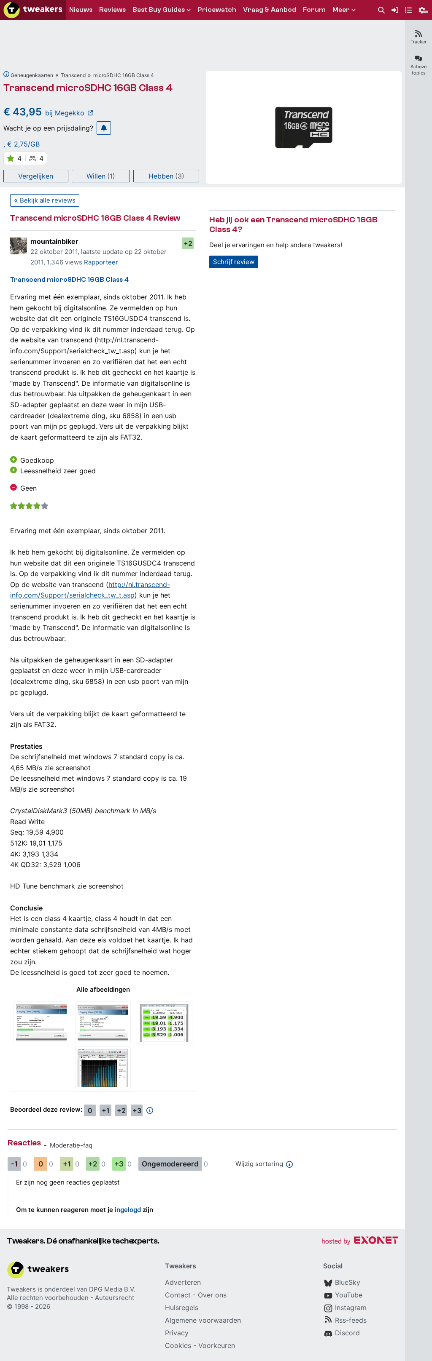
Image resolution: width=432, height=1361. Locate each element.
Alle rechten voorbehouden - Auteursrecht (70, 1298)
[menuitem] (381, 10)
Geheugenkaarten (32, 75)
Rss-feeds (351, 1320)
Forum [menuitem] (314, 9)
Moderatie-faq (71, 1145)
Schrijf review (233, 262)
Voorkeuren (216, 1345)
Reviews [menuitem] (112, 9)
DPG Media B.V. (112, 1289)
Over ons (212, 1295)
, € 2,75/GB (21, 144)
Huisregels (181, 1307)
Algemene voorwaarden (203, 1320)
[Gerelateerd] (6, 74)
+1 (106, 1110)
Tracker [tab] (418, 42)
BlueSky (347, 1282)
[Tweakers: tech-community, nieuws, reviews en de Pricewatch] (33, 10)
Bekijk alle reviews (48, 200)
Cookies (178, 1345)
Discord (347, 1333)
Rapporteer (101, 262)
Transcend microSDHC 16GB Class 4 (88, 87)
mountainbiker (54, 241)
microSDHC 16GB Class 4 (123, 75)
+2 (188, 243)
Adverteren (183, 1282)
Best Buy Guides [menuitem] (158, 9)
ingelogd (128, 1210)
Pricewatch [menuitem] (216, 9)
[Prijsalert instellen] (104, 128)
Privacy (177, 1333)
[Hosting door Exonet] (359, 1242)
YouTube (348, 1295)
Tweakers (21, 1289)
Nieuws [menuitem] (80, 9)
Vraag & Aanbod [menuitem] (269, 9)
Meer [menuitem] (341, 9)
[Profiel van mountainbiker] (18, 246)
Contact (178, 1295)
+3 (136, 1110)
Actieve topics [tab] (418, 70)
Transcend (73, 75)
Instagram (351, 1307)
